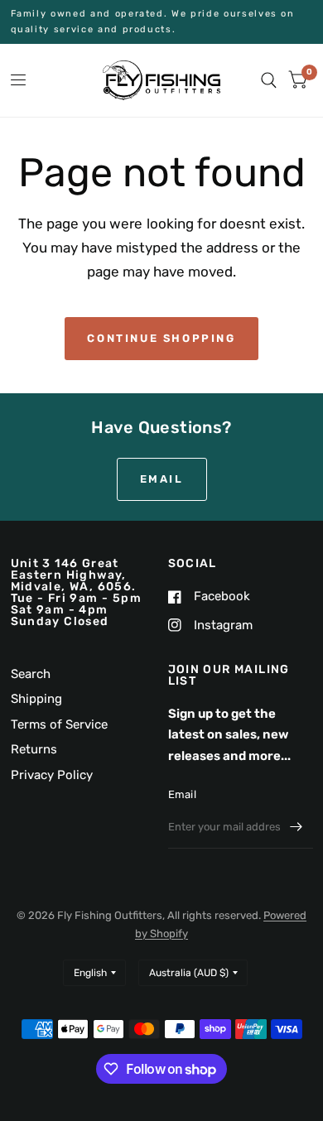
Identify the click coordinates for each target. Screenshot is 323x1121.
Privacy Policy (52, 774)
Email (182, 794)
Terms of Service (59, 724)
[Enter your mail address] (296, 827)
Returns (34, 749)
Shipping (36, 698)
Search (31, 673)
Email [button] (162, 479)
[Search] (268, 80)
